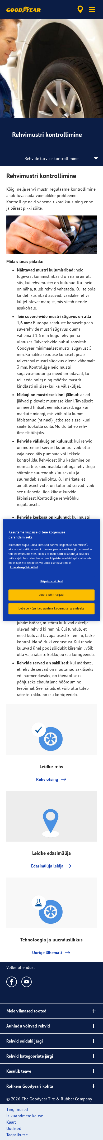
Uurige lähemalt (47, 952)
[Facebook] (11, 981)
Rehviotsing (47, 779)
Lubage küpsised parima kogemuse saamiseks (51, 608)
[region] (52, 570)
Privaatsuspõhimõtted (24, 567)
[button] (92, 9)
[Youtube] (26, 981)
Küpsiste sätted (51, 581)
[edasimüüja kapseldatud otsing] (80, 9)
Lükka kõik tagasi (51, 595)
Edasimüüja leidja (47, 866)
